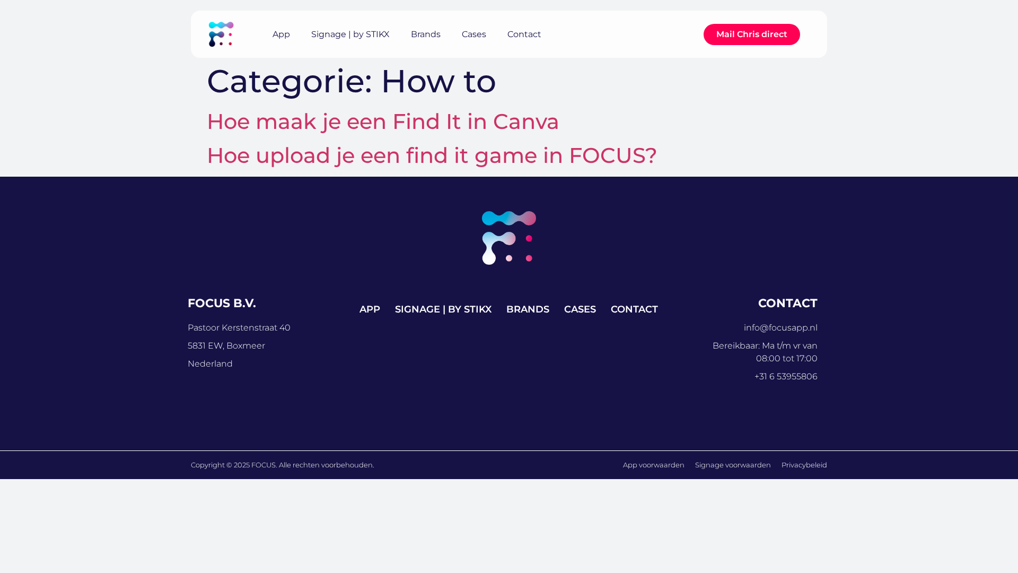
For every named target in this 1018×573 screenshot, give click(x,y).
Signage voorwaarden (733, 465)
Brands (426, 34)
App (281, 34)
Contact (524, 34)
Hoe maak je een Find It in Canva (383, 121)
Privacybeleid (804, 465)
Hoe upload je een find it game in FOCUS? (432, 155)
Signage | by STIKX (350, 34)
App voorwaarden (653, 465)
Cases (474, 34)
